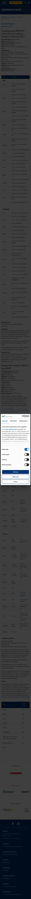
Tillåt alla (15, 472)
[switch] (26, 454)
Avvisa (15, 481)
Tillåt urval (15, 476)
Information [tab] (13, 421)
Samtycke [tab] (5, 421)
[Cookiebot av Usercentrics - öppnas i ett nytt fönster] (22, 416)
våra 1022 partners (11, 429)
